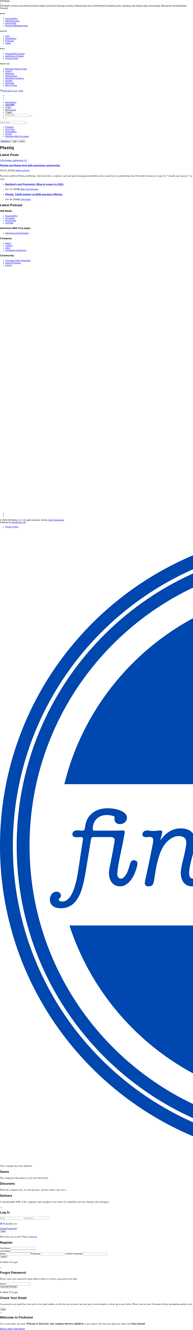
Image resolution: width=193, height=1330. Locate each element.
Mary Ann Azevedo (29, 189)
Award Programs (13, 263)
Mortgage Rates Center (16, 69)
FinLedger (10, 218)
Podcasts (9, 41)
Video (8, 43)
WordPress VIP (19, 522)
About (8, 243)
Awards (8, 81)
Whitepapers (11, 76)
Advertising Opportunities (17, 233)
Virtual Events (11, 58)
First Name (5, 1248)
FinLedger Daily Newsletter (18, 260)
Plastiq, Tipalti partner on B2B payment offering (34, 194)
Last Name (5, 1251)
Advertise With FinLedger (17, 136)
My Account (10, 110)
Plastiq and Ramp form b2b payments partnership (30, 165)
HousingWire (11, 19)
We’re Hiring (11, 85)
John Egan (26, 199)
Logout (8, 113)
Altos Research (12, 21)
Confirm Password (74, 1254)
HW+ (7, 36)
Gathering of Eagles (14, 56)
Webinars (9, 74)
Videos (8, 71)
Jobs (7, 248)
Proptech (9, 127)
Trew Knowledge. (56, 520)
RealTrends (10, 23)
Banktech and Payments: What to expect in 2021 (34, 184)
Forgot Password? (8, 1228)
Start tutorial (19, 1329)
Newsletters (10, 38)
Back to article (6, 1329)
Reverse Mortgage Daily (16, 26)
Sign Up (33, 1236)
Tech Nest (10, 129)
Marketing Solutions (14, 78)
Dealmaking (11, 132)
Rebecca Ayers (22, 170)
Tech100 (9, 223)
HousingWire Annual (15, 54)
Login (8, 107)
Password (35, 1254)
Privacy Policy (12, 527)
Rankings (9, 83)
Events (8, 134)
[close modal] (1, 1207)
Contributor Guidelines (15, 250)
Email (2, 1254)
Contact (8, 246)
